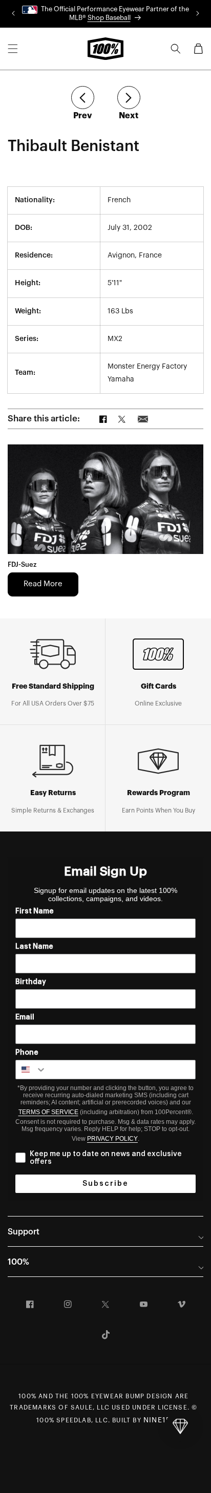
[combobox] (31, 1069)
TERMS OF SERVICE (48, 1112)
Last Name (34, 946)
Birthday (30, 982)
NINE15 (157, 1420)
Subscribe (105, 1183)
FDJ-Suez (22, 564)
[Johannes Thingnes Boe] (128, 97)
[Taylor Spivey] (82, 97)
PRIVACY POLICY (112, 1138)
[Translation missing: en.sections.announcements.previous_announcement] (13, 14)
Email (24, 1017)
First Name (34, 911)
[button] (13, 48)
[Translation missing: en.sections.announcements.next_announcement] (197, 14)
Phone (26, 1052)
